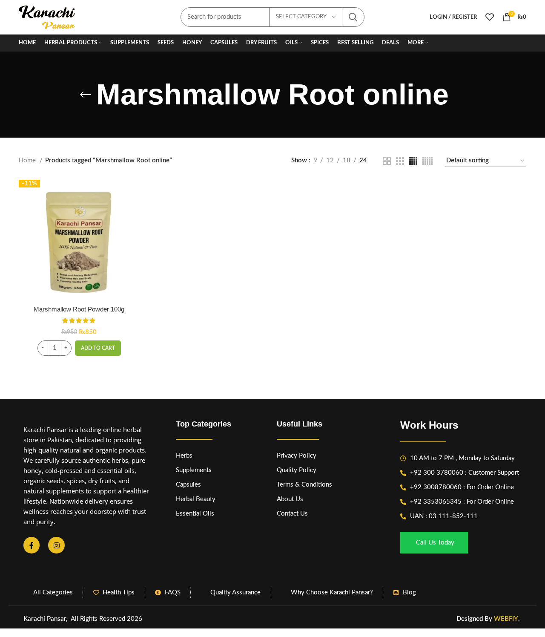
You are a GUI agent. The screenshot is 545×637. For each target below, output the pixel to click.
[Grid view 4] (413, 161)
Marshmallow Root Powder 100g (79, 309)
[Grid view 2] (387, 161)
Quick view (132, 212)
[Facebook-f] (31, 545)
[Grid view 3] (400, 161)
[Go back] (85, 94)
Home (28, 160)
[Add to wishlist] (132, 232)
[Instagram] (56, 545)
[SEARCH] (353, 17)
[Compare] (132, 193)
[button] (98, 348)
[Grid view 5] (427, 161)
